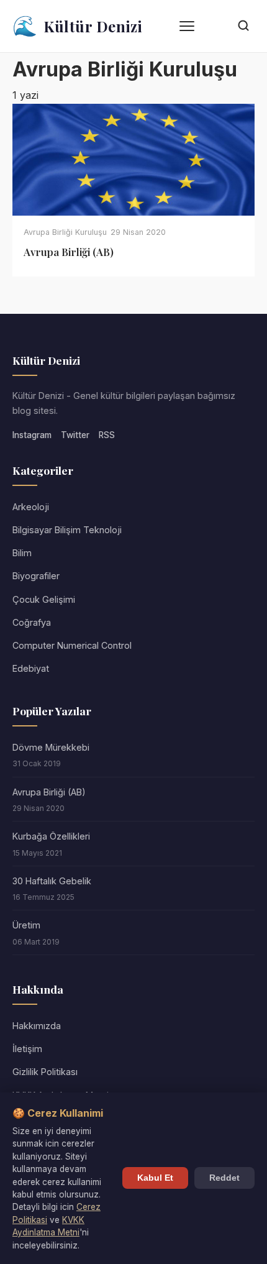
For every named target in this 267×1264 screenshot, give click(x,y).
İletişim (27, 1048)
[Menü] (186, 26)
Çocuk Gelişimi (43, 599)
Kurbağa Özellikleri (51, 836)
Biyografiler (36, 575)
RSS (107, 435)
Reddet (224, 1178)
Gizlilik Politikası (45, 1071)
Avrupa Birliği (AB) (49, 792)
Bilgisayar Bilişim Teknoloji (67, 529)
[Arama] (243, 26)
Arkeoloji (30, 506)
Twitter (75, 435)
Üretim (26, 925)
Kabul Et (155, 1178)
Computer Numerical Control (72, 645)
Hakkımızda (36, 1025)
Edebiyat (30, 668)
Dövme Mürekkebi (50, 747)
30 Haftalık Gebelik (51, 881)
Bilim (22, 552)
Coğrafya (31, 622)
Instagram (32, 435)
